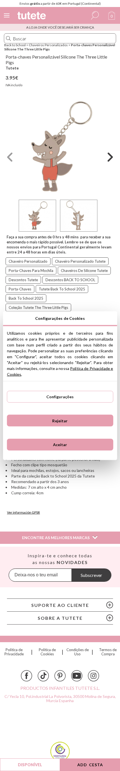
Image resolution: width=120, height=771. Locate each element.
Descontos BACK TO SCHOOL (70, 280)
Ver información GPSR (23, 512)
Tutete (12, 68)
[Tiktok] (43, 675)
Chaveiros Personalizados (48, 45)
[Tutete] (32, 16)
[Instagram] (93, 675)
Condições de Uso (77, 652)
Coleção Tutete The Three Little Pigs (38, 307)
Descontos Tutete (23, 280)
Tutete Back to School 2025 (62, 289)
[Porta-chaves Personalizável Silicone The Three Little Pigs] (60, 147)
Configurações (60, 396)
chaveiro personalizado (28, 261)
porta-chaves (20, 289)
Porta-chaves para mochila (31, 270)
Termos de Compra (108, 652)
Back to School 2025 (26, 298)
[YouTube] (76, 675)
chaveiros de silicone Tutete (84, 270)
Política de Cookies (47, 652)
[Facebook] (26, 675)
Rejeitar (60, 420)
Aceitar (60, 444)
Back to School (15, 45)
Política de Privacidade (14, 652)
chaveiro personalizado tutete (80, 261)
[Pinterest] (60, 675)
